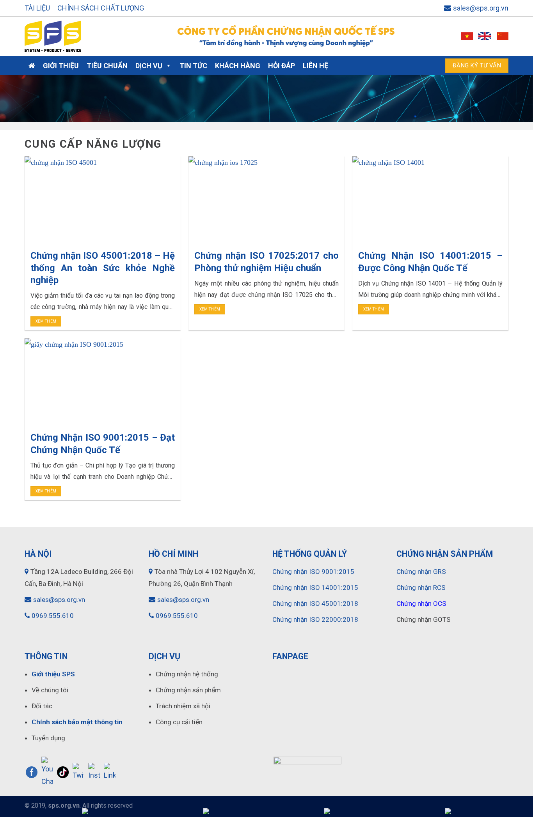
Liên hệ (315, 66)
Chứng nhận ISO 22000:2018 (315, 619)
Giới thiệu (61, 66)
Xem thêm (46, 321)
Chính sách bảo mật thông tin (77, 722)
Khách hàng (237, 66)
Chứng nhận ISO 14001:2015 (315, 587)
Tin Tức (193, 66)
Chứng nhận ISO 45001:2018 (315, 603)
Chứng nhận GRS (421, 571)
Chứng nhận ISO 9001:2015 (313, 571)
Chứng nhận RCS (421, 587)
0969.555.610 (53, 615)
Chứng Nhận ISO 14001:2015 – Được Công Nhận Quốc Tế (430, 261)
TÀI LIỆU (37, 8)
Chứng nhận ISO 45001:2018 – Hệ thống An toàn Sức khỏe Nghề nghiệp (102, 267)
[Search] (430, 65)
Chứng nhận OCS (421, 603)
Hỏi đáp (281, 66)
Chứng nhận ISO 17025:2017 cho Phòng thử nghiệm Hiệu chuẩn (266, 261)
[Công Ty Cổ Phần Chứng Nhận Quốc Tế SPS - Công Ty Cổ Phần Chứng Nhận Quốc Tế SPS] (92, 36)
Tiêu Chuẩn (107, 66)
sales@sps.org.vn (480, 8)
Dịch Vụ (148, 66)
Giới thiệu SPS (53, 674)
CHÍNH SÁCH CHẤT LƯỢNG (100, 8)
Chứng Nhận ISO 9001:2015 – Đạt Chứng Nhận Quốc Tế (102, 443)
